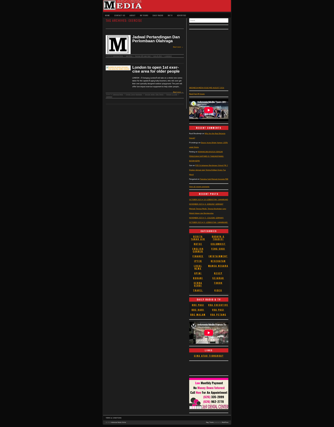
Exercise (137, 56)
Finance (198, 256)
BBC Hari (198, 309)
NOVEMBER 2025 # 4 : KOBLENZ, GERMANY (206, 204)
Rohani (198, 278)
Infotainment (218, 256)
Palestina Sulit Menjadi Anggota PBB (214, 179)
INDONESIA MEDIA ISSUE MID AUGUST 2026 (206, 88)
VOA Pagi (218, 309)
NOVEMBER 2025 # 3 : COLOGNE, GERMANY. (206, 218)
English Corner (130, 94)
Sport (149, 56)
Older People (159, 94)
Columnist (218, 244)
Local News (129, 56)
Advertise (181, 15)
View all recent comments (199, 186)
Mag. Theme (210, 422)
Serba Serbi (198, 284)
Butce (198, 244)
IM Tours (144, 15)
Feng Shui (218, 248)
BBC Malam (198, 314)
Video (218, 290)
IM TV (170, 15)
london (153, 94)
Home (107, 15)
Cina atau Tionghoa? (209, 355)
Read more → (178, 47)
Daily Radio (158, 15)
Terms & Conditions (113, 418)
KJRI (142, 56)
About (132, 15)
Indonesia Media (118, 56)
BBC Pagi (198, 305)
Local (145, 56)
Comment (109, 97)
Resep (218, 273)
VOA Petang (218, 314)
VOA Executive (218, 305)
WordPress (225, 422)
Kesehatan (139, 94)
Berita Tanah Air (198, 238)
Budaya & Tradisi (218, 238)
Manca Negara (218, 265)
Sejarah (218, 278)
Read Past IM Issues (197, 94)
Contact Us (119, 15)
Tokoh (218, 283)
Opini (198, 273)
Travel (198, 290)
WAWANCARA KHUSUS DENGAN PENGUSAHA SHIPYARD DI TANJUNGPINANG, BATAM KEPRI (206, 156)
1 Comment (168, 56)
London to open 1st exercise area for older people (156, 69)
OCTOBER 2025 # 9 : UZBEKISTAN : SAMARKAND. (208, 222)
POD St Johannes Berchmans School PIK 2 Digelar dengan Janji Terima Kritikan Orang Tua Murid (208, 170)
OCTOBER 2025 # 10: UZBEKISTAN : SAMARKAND (208, 199)
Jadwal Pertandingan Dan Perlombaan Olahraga (156, 39)
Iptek (198, 261)
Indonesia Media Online (118, 422)
